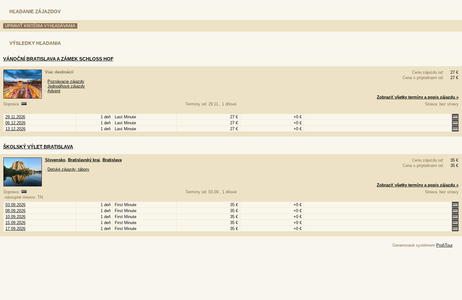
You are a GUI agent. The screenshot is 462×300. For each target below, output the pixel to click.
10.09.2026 (15, 216)
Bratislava (112, 160)
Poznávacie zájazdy (65, 81)
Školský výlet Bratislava (38, 146)
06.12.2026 (15, 123)
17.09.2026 (15, 228)
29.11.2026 (15, 117)
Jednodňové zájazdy (66, 86)
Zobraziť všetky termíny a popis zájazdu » (418, 97)
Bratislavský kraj (84, 160)
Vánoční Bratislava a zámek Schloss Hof (58, 59)
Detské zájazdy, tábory (68, 169)
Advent (53, 90)
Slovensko (55, 160)
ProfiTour (444, 245)
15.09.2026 (15, 222)
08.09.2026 (15, 210)
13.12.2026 (15, 128)
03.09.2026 (15, 204)
